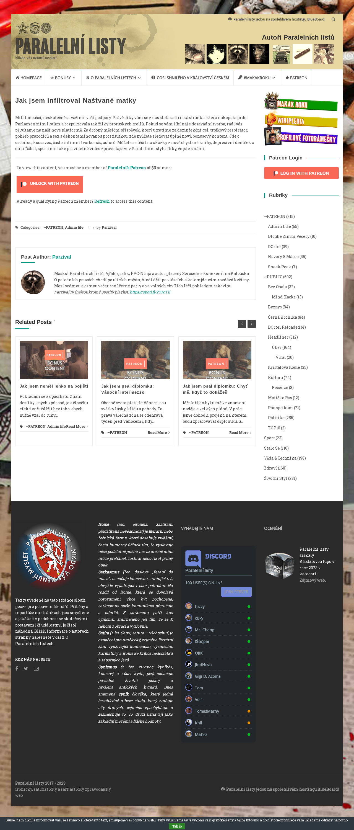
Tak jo (177, 826)
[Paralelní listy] (71, 43)
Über (277, 347)
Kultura (275, 377)
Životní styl (275, 478)
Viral (281, 357)
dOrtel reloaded (284, 327)
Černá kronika (282, 317)
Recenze (280, 387)
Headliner (278, 337)
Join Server (236, 591)
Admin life (74, 227)
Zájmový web (312, 580)
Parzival (109, 227)
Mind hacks (284, 297)
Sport (269, 437)
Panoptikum (280, 407)
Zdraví (270, 468)
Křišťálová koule (284, 367)
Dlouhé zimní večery (288, 236)
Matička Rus (280, 397)
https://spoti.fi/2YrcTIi (150, 292)
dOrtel (274, 246)
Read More (75, 426)
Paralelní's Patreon (127, 167)
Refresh (102, 201)
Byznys (275, 307)
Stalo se (272, 448)
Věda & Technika (280, 458)
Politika (276, 417)
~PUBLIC (273, 276)
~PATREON (53, 227)
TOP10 (274, 428)
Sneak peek (279, 266)
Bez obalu (277, 286)
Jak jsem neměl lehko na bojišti (54, 386)
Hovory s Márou (283, 256)
